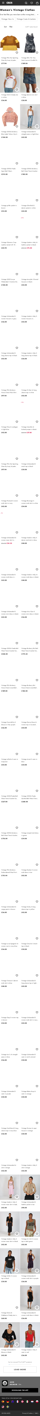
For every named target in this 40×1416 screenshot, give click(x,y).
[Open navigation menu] (3, 3)
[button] (3, 1401)
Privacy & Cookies (27, 1413)
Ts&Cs (36, 1413)
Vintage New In (7, 19)
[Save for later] (16, 52)
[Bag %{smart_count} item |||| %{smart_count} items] (37, 3)
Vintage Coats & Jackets (26, 19)
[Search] (26, 3)
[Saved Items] (31, 3)
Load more (20, 1369)
